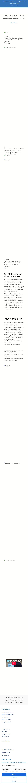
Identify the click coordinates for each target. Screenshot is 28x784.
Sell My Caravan (5, 736)
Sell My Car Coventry (6, 719)
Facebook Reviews (6, 752)
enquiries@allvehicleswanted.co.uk (17, 5)
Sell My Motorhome (6, 734)
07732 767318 (22, 1)
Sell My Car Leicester (6, 717)
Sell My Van (4, 731)
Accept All (14, 774)
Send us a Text (13, 3)
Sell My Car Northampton (7, 712)
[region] (14, 773)
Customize (14, 777)
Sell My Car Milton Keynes (7, 714)
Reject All (14, 781)
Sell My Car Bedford (6, 722)
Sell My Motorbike (6, 729)
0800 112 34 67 (11, 1)
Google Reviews (5, 755)
